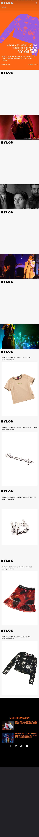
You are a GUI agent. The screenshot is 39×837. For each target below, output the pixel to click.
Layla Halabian (6, 64)
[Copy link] (21, 746)
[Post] (16, 746)
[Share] (11, 746)
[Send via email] (27, 746)
